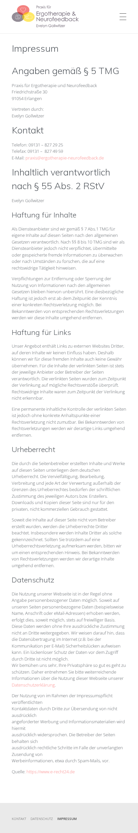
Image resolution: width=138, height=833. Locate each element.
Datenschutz (41, 818)
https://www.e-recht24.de (50, 772)
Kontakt (19, 818)
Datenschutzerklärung (33, 685)
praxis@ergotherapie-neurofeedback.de (64, 158)
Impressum (67, 818)
